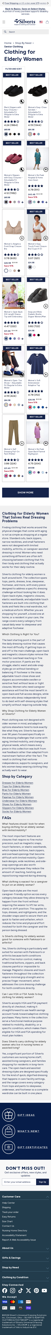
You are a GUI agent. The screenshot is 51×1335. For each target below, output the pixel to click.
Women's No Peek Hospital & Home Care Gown (36, 177)
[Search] (5, 31)
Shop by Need (10, 1267)
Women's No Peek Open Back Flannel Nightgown (36, 451)
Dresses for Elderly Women (17, 782)
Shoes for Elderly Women (16, 804)
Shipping (6, 1207)
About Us (7, 1248)
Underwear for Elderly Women (19, 800)
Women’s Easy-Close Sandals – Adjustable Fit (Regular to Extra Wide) (37, 112)
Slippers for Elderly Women (18, 807)
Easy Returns (9, 1216)
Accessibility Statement (14, 1235)
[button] (4, 22)
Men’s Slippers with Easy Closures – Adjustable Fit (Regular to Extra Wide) (12, 112)
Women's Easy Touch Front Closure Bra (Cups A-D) (37, 246)
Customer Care (11, 1196)
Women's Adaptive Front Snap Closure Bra (12, 246)
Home (7, 43)
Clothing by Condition (15, 1277)
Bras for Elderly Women (15, 789)
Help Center (8, 1202)
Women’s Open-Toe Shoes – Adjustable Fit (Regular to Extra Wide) (13, 384)
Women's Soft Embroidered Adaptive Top (34, 382)
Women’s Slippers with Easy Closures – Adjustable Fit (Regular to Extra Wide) (13, 180)
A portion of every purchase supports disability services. (25, 11)
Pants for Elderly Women (16, 793)
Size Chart (7, 1221)
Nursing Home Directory (14, 1230)
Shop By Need (23, 43)
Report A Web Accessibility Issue (19, 1239)
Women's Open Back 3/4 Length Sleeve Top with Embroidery (13, 314)
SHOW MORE (25, 492)
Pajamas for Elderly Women (18, 797)
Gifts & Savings (11, 1257)
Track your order (10, 1212)
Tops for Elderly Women (16, 786)
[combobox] (25, 31)
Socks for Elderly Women (16, 811)
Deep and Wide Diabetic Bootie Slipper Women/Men (37, 314)
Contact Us (8, 1226)
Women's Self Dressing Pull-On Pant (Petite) (12, 451)
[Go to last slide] (3, 3)
